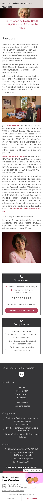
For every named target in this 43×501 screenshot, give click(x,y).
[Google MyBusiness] (21, 374)
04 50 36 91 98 (21, 298)
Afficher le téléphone (23, 458)
